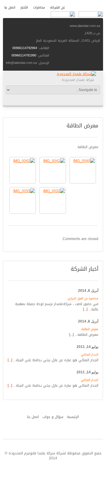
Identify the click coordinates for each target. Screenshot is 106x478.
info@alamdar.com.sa (21, 63)
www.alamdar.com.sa (85, 26)
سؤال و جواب (52, 417)
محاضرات (39, 7)
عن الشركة (57, 7)
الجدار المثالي (89, 354)
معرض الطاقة (89, 329)
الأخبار (24, 7)
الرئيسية (73, 417)
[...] (85, 309)
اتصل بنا (9, 7)
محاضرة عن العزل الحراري (82, 298)
